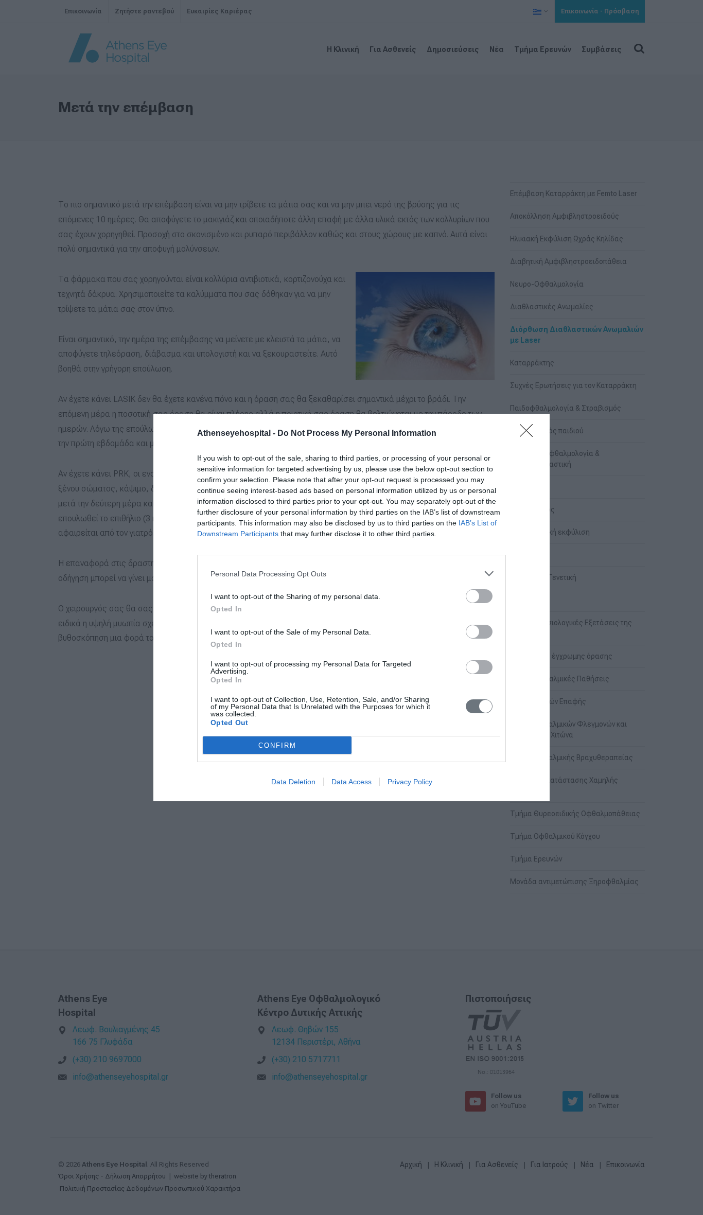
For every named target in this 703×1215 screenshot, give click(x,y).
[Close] (529, 434)
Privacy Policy (410, 782)
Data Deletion (293, 782)
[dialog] (351, 607)
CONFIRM (277, 745)
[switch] (479, 596)
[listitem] (351, 573)
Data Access (351, 782)
